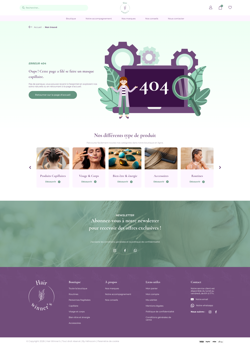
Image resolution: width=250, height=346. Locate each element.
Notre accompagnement (99, 18)
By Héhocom (89, 341)
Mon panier (152, 288)
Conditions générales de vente (158, 318)
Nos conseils (151, 18)
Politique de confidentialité (160, 311)
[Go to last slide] (30, 167)
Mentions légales (154, 306)
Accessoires (75, 323)
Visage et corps (77, 311)
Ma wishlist (151, 300)
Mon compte (152, 294)
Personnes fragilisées (79, 300)
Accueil (38, 27)
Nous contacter (176, 18)
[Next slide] (220, 167)
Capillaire (73, 306)
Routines (73, 294)
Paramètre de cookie (108, 341)
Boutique (71, 18)
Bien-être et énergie (79, 317)
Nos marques (129, 18)
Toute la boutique (78, 288)
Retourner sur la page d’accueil (52, 95)
